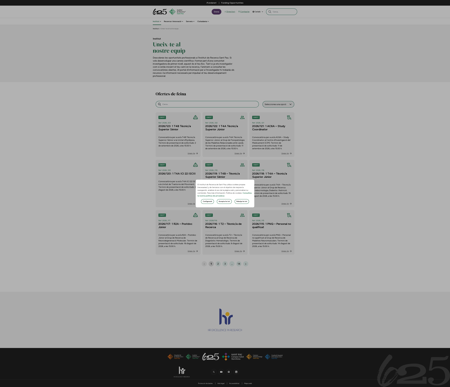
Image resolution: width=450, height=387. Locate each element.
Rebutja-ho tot (241, 201)
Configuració (207, 201)
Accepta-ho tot (224, 201)
